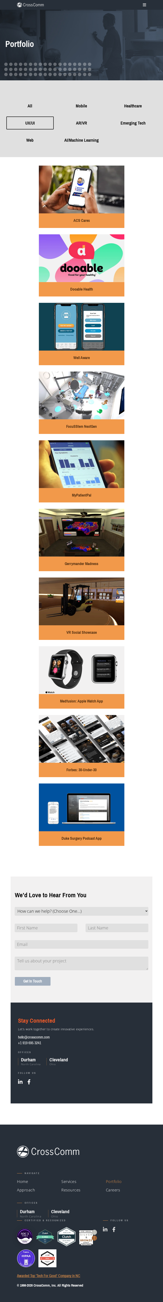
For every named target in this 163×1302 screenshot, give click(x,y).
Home (22, 1181)
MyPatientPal (81, 495)
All (30, 106)
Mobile (81, 106)
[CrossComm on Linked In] (20, 1081)
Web (30, 140)
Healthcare (133, 106)
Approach (26, 1190)
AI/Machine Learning (81, 140)
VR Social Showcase (81, 632)
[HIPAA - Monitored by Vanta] (26, 1258)
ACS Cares (81, 220)
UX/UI (30, 123)
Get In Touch (32, 981)
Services (68, 1181)
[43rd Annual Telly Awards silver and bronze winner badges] (88, 1236)
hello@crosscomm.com (34, 1037)
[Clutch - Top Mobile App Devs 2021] (67, 1236)
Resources (70, 1190)
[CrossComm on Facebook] (29, 1081)
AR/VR (81, 123)
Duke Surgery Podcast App (82, 838)
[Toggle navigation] (144, 5)
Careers (113, 1190)
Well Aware (81, 357)
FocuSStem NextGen (81, 426)
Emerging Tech (133, 123)
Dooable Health (81, 289)
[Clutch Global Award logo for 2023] (45, 1236)
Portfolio (114, 1181)
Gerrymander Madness (81, 563)
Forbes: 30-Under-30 (81, 769)
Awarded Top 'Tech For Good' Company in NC (48, 1276)
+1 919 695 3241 (29, 1042)
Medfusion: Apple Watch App (81, 701)
